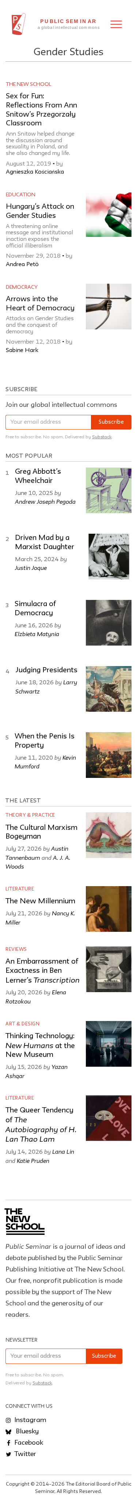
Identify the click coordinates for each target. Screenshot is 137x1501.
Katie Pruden (33, 1160)
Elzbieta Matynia (37, 634)
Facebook (28, 1443)
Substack (101, 437)
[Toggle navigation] (116, 24)
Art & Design (22, 1024)
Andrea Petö (22, 264)
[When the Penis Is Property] (109, 755)
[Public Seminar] (19, 24)
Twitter (24, 1454)
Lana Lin (63, 1151)
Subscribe (111, 422)
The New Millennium (40, 901)
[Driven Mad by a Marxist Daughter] (109, 556)
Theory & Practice (30, 815)
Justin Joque (31, 567)
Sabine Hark (22, 350)
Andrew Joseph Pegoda (45, 501)
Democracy (22, 287)
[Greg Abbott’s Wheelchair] (109, 490)
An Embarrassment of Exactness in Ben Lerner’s (42, 971)
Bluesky (26, 1431)
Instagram (29, 1420)
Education (20, 195)
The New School (29, 84)
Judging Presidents (46, 670)
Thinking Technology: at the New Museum (40, 1045)
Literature (19, 889)
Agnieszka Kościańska (35, 172)
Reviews (16, 950)
